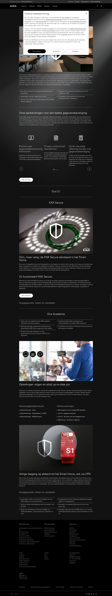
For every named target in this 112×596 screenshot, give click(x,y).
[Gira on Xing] (94, 594)
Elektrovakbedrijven (26, 1)
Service (16, 594)
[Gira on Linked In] (91, 594)
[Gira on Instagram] (87, 594)
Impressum (22, 587)
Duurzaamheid (85, 1)
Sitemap (90, 587)
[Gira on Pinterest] (96, 594)
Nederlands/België (95, 1)
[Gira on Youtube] (89, 594)
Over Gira (70, 1)
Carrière (77, 1)
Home (11, 594)
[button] (21, 169)
